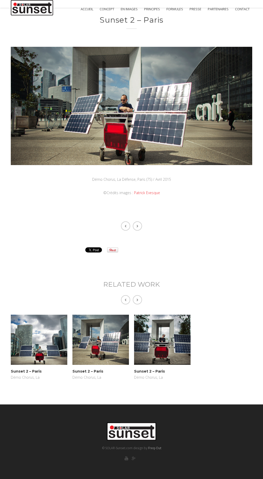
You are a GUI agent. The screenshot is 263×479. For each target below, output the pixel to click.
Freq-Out (154, 448)
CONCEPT (107, 9)
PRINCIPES (152, 9)
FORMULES (174, 9)
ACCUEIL (87, 9)
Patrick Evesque (147, 192)
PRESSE (195, 9)
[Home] (32, 7)
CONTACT (242, 9)
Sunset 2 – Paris (26, 371)
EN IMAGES (129, 9)
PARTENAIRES (218, 9)
